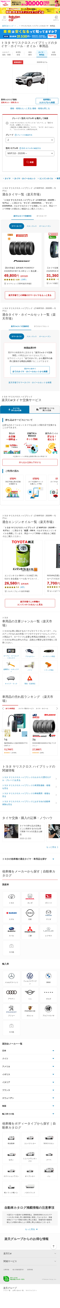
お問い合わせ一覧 (18, 1290)
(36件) (42, 753)
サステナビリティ (31, 1290)
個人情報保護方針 (18, 1269)
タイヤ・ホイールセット (25, 178)
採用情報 (30, 1269)
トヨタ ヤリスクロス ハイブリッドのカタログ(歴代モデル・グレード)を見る (26, 778)
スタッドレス (32, 226)
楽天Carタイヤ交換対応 (23, 216)
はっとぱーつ (55, 591)
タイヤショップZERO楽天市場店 (19, 284)
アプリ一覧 (6, 1290)
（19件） (24, 279)
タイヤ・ (41, 53)
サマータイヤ (17, 226)
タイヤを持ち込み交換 (16, 409)
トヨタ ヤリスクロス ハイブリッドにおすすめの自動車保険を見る (26, 802)
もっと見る (51, 847)
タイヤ (8, 178)
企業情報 (6, 1269)
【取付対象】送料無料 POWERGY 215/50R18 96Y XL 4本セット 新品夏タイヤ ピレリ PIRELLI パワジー (21, 270)
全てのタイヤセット (41, 326)
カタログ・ (6, 53)
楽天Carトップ (7, 26)
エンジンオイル (46, 178)
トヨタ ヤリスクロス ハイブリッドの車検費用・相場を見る (26, 794)
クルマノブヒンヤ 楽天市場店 (18, 591)
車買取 (18, 53)
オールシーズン (45, 226)
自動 (53, 53)
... (17, 26)
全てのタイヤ (42, 216)
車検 (30, 53)
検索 (32, 162)
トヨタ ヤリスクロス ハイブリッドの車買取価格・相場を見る (26, 786)
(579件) (14, 753)
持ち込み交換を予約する (30, 462)
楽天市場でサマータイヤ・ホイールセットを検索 (30, 382)
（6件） (22, 587)
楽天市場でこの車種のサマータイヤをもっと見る (30, 295)
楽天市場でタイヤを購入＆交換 (46, 409)
